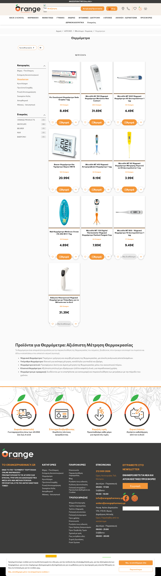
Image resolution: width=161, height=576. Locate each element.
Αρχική (58, 31)
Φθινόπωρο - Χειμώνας (83, 31)
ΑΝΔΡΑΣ (71, 18)
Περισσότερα (136, 569)
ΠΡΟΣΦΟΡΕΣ (146, 18)
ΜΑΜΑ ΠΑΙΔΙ (47, 18)
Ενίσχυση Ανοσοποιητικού (28, 75)
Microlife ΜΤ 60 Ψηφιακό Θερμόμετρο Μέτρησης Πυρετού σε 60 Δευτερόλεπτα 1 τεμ (129, 165)
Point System (74, 542)
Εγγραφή (135, 485)
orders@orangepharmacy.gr (107, 503)
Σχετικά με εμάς (75, 533)
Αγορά (65, 122)
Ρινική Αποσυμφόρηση (26, 92)
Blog (113, 8)
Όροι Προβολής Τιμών (78, 530)
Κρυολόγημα (22, 83)
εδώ (38, 568)
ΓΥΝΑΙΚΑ (60, 18)
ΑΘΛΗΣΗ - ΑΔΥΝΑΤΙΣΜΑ (126, 18)
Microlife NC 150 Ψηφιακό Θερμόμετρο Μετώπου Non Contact (97, 98)
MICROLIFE (31, 124)
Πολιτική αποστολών (77, 512)
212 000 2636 (103, 471)
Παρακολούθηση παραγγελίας (76, 474)
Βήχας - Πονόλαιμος (25, 71)
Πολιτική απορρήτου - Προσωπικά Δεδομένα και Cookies (79, 489)
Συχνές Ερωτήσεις (76, 539)
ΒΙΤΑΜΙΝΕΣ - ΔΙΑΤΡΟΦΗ (89, 18)
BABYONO (31, 137)
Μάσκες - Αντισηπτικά (26, 105)
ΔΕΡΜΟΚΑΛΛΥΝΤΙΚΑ (75, 22)
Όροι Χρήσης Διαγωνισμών (80, 527)
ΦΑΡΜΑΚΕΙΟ (33, 18)
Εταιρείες (91, 22)
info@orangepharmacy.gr (107, 498)
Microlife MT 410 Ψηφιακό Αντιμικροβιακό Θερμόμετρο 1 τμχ (97, 165)
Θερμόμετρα (22, 79)
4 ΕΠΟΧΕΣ (107, 18)
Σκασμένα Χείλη (23, 96)
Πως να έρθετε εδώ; (77, 536)
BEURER (31, 128)
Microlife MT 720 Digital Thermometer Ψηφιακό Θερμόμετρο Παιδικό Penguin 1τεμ (97, 232)
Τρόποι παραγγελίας (77, 506)
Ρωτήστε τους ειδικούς (78, 481)
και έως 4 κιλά (24, 434)
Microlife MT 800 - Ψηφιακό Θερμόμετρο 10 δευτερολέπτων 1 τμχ (129, 232)
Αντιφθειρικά (22, 100)
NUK (31, 132)
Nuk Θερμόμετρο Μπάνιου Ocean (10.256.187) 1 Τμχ (64, 233)
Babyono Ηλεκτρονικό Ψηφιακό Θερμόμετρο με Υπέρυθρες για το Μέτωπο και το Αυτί (64, 300)
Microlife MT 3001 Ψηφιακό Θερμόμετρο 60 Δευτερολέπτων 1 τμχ (129, 98)
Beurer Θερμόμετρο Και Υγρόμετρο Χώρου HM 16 (64, 165)
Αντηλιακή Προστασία (92, 8)
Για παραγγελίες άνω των (20, 432)
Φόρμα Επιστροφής (77, 503)
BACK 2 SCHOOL (16, 18)
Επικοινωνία (74, 470)
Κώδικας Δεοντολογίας (78, 484)
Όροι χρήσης (74, 518)
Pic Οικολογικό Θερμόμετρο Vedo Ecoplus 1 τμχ (64, 98)
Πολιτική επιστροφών (77, 515)
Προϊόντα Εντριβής (25, 88)
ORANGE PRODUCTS (31, 120)
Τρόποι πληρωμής (76, 509)
